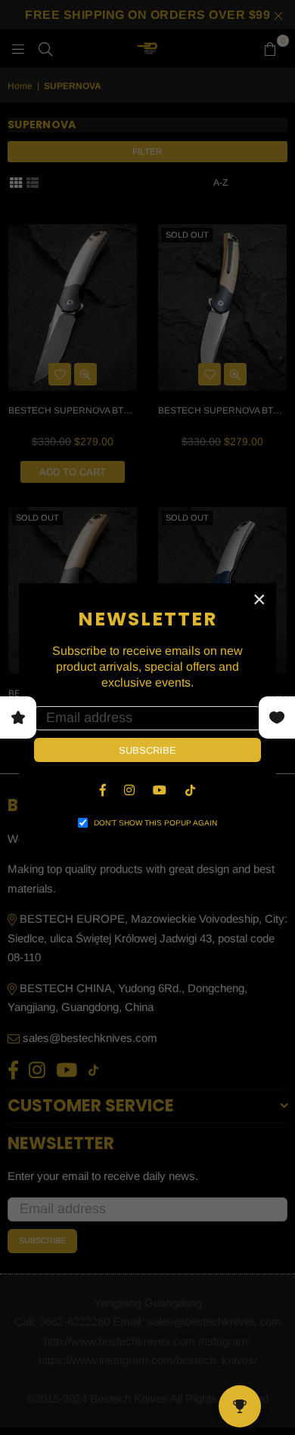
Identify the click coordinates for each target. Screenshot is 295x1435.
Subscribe (147, 750)
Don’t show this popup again (155, 823)
